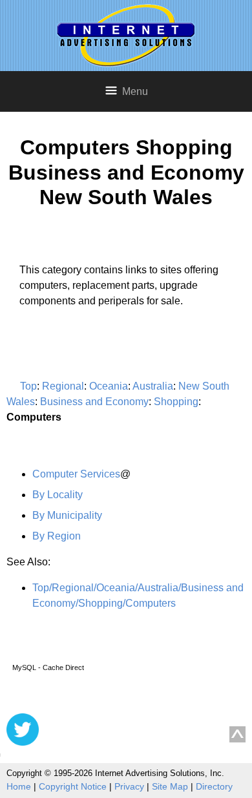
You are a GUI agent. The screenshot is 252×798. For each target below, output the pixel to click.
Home (18, 786)
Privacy (129, 786)
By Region (56, 535)
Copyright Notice (73, 786)
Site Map (170, 786)
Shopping (176, 401)
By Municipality (67, 515)
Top (28, 386)
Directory (214, 786)
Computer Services (76, 473)
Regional (63, 386)
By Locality (57, 494)
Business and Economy (94, 401)
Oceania (108, 386)
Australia (152, 386)
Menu (135, 91)
